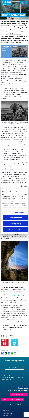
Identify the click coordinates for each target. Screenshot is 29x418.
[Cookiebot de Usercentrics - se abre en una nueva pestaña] (20, 186)
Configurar (15, 224)
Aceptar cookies (16, 218)
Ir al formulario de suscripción (19, 394)
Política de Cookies (8, 413)
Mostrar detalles (19, 212)
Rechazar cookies (15, 230)
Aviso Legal (6, 410)
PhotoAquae (18, 296)
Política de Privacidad (9, 412)
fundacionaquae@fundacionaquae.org (12, 399)
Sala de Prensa (7, 415)
